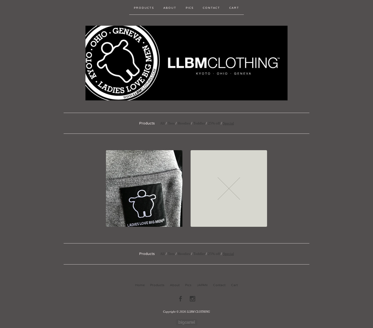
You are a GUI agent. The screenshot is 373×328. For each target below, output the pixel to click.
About (169, 8)
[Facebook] (180, 298)
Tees (171, 123)
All (162, 123)
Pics (190, 8)
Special (228, 123)
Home (140, 285)
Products (144, 8)
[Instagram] (192, 298)
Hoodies (184, 123)
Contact (211, 8)
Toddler (199, 123)
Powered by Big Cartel (186, 322)
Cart (234, 8)
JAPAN (202, 285)
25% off (214, 123)
